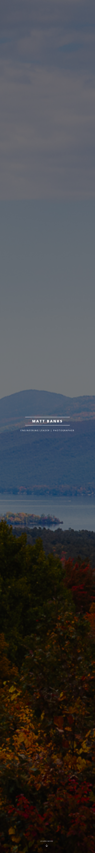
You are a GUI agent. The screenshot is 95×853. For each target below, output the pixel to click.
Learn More (46, 841)
